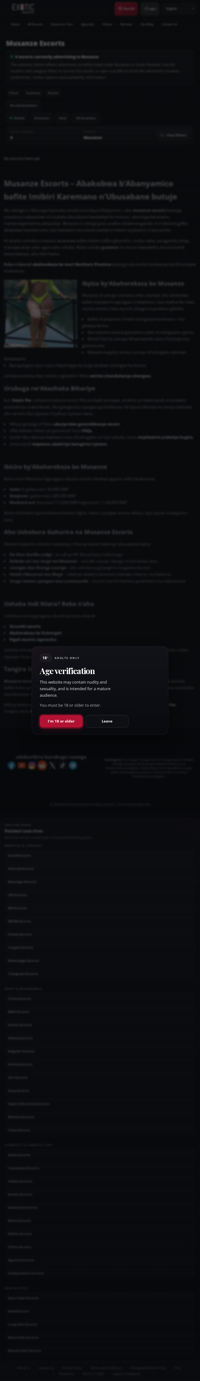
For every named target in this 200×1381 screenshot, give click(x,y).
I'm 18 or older (61, 721)
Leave (107, 721)
